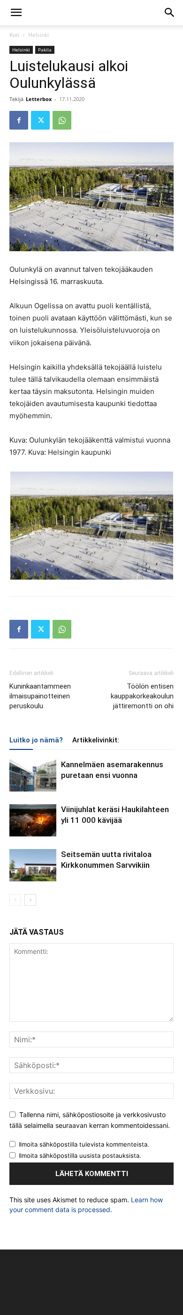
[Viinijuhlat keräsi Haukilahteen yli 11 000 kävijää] (32, 820)
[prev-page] (15, 900)
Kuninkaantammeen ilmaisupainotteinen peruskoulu (40, 696)
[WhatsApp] (62, 120)
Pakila (45, 49)
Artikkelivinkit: (95, 740)
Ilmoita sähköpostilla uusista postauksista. (80, 1155)
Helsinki (38, 35)
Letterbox (39, 98)
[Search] (170, 12)
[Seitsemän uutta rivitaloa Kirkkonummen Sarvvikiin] (32, 865)
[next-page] (30, 900)
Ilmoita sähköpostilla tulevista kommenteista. (84, 1144)
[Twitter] (40, 120)
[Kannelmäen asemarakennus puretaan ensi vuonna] (32, 775)
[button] (16, 12)
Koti (14, 35)
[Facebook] (18, 120)
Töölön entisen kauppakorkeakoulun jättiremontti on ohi (142, 696)
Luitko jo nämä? (36, 740)
